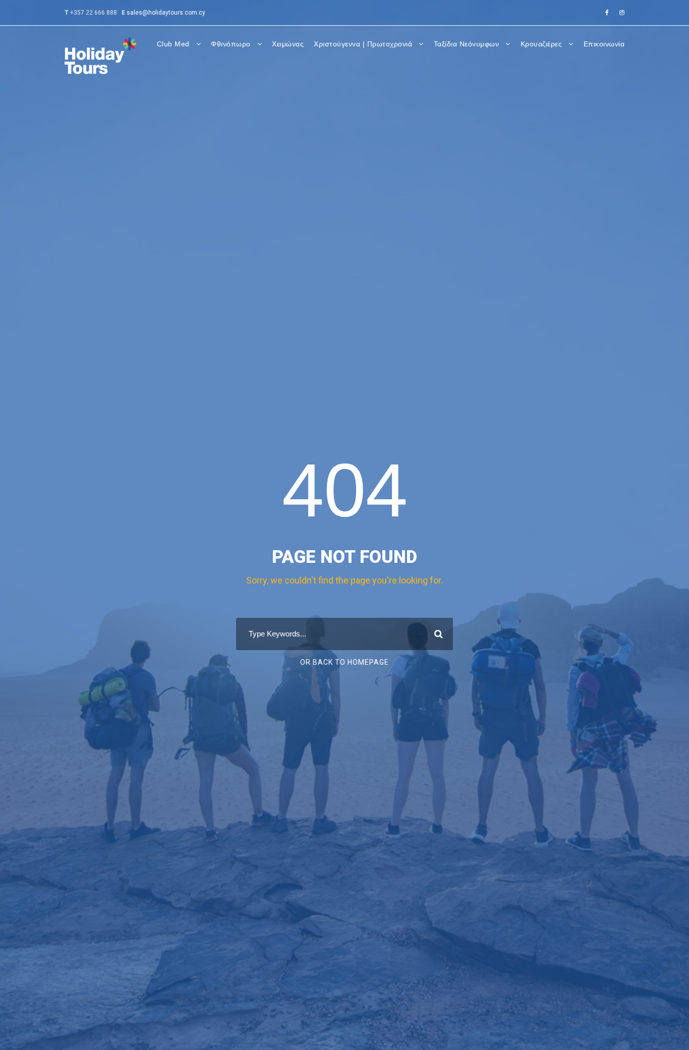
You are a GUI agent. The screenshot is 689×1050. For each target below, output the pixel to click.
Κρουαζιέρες (541, 44)
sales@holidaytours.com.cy (166, 12)
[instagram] (621, 12)
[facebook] (607, 12)
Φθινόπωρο (231, 44)
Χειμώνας (288, 44)
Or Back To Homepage (344, 662)
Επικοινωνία (604, 44)
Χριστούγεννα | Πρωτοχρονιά (363, 44)
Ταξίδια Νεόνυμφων (466, 44)
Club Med (173, 44)
